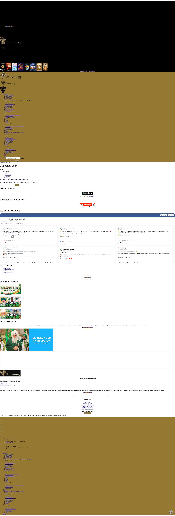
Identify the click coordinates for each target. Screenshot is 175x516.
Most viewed (8, 175)
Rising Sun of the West (10, 111)
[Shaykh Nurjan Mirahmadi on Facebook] (4, 218)
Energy (5, 113)
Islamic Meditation (9, 95)
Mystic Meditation (87, 406)
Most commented (9, 173)
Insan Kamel (8, 112)
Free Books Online (9, 138)
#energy (12, 232)
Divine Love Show (9, 140)
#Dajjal (18, 232)
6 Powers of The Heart (9, 117)
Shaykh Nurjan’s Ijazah (10, 149)
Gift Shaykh (92, 71)
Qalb (6, 118)
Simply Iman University (8, 272)
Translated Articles (9, 141)
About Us (7, 146)
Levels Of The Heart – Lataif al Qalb (12, 115)
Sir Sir (6, 120)
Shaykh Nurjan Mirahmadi (17, 219)
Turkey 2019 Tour (9, 152)
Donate (5, 155)
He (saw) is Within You (10, 104)
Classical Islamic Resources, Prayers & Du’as (14, 132)
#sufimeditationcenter (7, 232)
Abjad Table (7, 127)
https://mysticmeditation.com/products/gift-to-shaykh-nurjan (100, 254)
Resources (6, 131)
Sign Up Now (87, 277)
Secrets (5, 108)
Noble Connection (9, 96)
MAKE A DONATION (87, 327)
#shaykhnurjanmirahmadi (48, 231)
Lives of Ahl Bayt (6, 268)
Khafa (6, 121)
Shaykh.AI (7, 135)
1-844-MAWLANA (4, 385)
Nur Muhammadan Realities (9, 269)
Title (6, 177)
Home (1, 162)
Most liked (7, 176)
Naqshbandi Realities (9, 109)
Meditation (6, 94)
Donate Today (83, 71)
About (5, 145)
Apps (6, 133)
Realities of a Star (9, 116)
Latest (6, 172)
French (6, 144)
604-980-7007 (3, 383)
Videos (5, 130)
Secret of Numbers (9, 128)
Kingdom (5, 99)
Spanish (7, 143)
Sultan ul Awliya (8, 147)
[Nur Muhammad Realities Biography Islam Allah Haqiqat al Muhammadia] (87, 48)
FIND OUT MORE (87, 392)
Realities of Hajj (8, 110)
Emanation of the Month (10, 139)
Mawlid (7, 153)
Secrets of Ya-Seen (9, 105)
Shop (5, 154)
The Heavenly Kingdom (10, 101)
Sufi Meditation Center (8, 270)
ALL (1, 179)
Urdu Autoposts (8, 142)
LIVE (1, 37)
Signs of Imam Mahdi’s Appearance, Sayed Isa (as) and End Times (18, 100)
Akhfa (6, 122)
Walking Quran (8, 102)
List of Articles (8, 98)
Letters (5, 124)
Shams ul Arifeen (8, 106)
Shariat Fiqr (87, 402)
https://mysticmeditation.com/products (15, 253)
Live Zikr (7, 136)
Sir (6, 119)
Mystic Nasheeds (8, 134)
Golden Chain (8, 151)
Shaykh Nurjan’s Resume (10, 150)
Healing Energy (8, 97)
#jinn (16, 232)
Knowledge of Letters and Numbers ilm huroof (14, 125)
